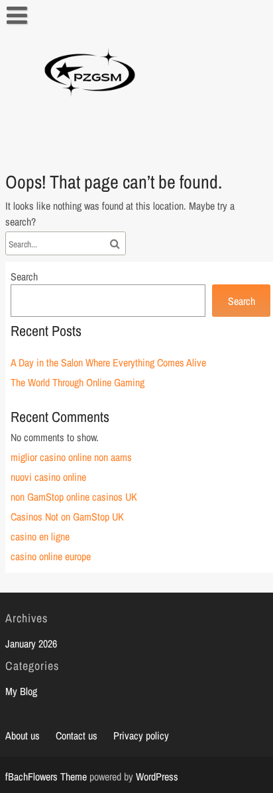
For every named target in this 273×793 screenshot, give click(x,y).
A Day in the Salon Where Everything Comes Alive (108, 362)
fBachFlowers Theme (46, 776)
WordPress (157, 776)
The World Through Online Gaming (77, 382)
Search (24, 276)
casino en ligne (40, 536)
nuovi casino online (48, 477)
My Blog (21, 691)
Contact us (76, 735)
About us (22, 735)
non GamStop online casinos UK (74, 496)
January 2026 (31, 643)
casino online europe (51, 556)
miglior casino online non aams (71, 457)
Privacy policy (141, 735)
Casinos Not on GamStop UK (67, 516)
